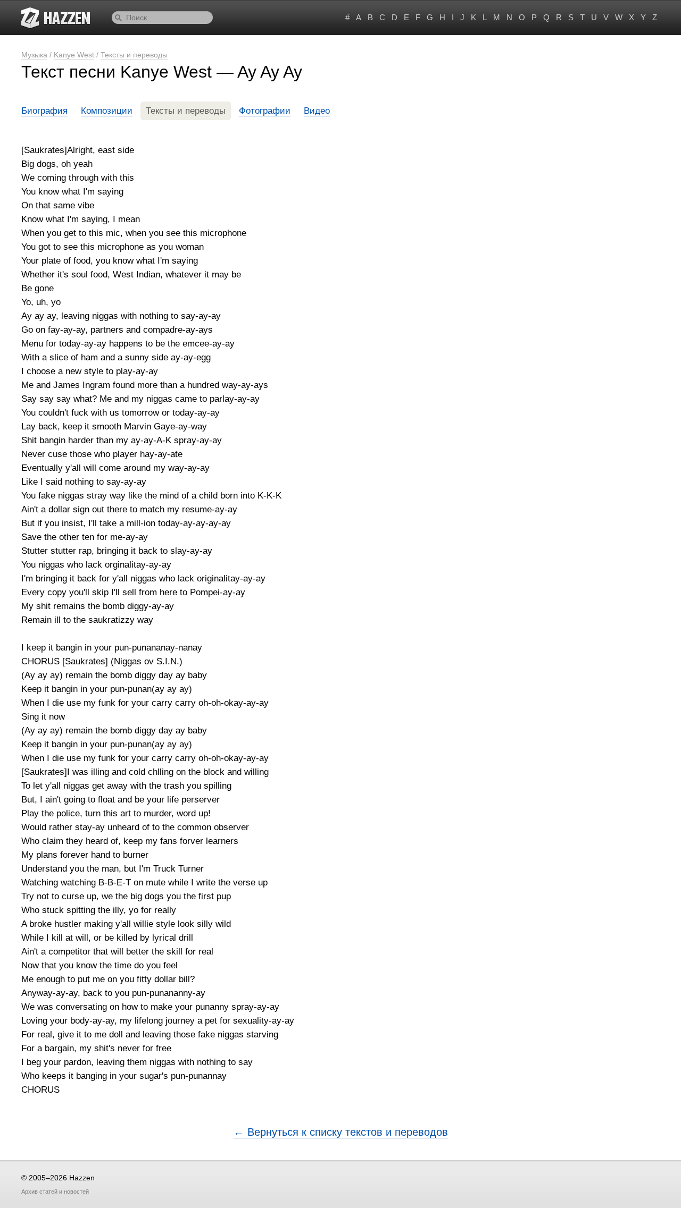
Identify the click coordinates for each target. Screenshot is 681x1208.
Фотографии (264, 111)
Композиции (106, 111)
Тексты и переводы (134, 54)
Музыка (34, 54)
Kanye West (74, 54)
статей (48, 1191)
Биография (44, 111)
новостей (76, 1191)
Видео (317, 111)
